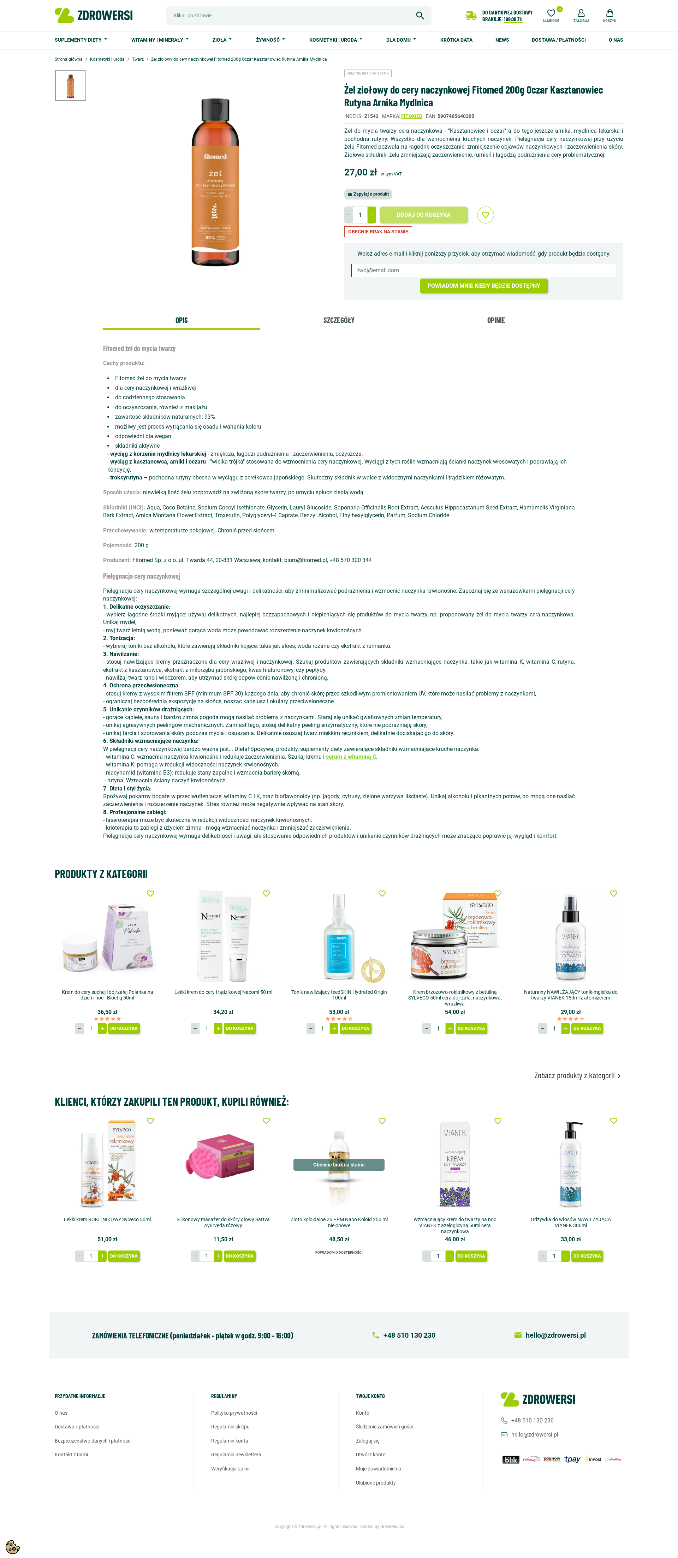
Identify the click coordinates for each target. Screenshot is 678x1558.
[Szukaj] (420, 15)
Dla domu (399, 40)
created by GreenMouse (381, 1526)
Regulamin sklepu (230, 1426)
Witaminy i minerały (157, 40)
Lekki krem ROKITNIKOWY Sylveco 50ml (107, 1219)
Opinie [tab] (496, 319)
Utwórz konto (371, 1454)
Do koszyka (124, 1028)
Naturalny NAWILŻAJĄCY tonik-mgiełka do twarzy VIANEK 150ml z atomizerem (571, 995)
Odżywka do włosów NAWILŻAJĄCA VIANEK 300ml (571, 1222)
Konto (362, 1413)
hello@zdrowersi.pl (534, 1434)
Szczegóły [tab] (339, 319)
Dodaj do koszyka (424, 214)
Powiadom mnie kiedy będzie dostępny (484, 285)
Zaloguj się (367, 1441)
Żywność (268, 40)
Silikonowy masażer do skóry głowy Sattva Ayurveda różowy (223, 1222)
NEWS (502, 40)
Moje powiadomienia (378, 1469)
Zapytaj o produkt (368, 194)
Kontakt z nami (71, 1454)
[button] (581, 15)
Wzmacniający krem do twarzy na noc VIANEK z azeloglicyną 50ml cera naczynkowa (455, 1225)
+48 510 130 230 (532, 1420)
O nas (616, 40)
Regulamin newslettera (236, 1454)
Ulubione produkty (376, 1483)
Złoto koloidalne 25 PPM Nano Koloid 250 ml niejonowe (339, 1222)
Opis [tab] (182, 319)
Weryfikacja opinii (230, 1469)
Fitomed (411, 116)
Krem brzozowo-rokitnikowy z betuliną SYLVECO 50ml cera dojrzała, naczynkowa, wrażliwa (455, 998)
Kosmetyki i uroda (333, 40)
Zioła (220, 40)
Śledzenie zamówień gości (384, 1426)
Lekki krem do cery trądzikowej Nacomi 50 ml (223, 992)
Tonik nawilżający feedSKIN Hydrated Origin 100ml (339, 995)
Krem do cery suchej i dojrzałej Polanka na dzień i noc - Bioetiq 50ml (107, 995)
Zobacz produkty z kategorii (579, 1075)
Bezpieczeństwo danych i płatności (93, 1441)
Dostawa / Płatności (559, 40)
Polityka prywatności (234, 1413)
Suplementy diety (79, 40)
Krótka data (456, 40)
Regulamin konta (229, 1441)
